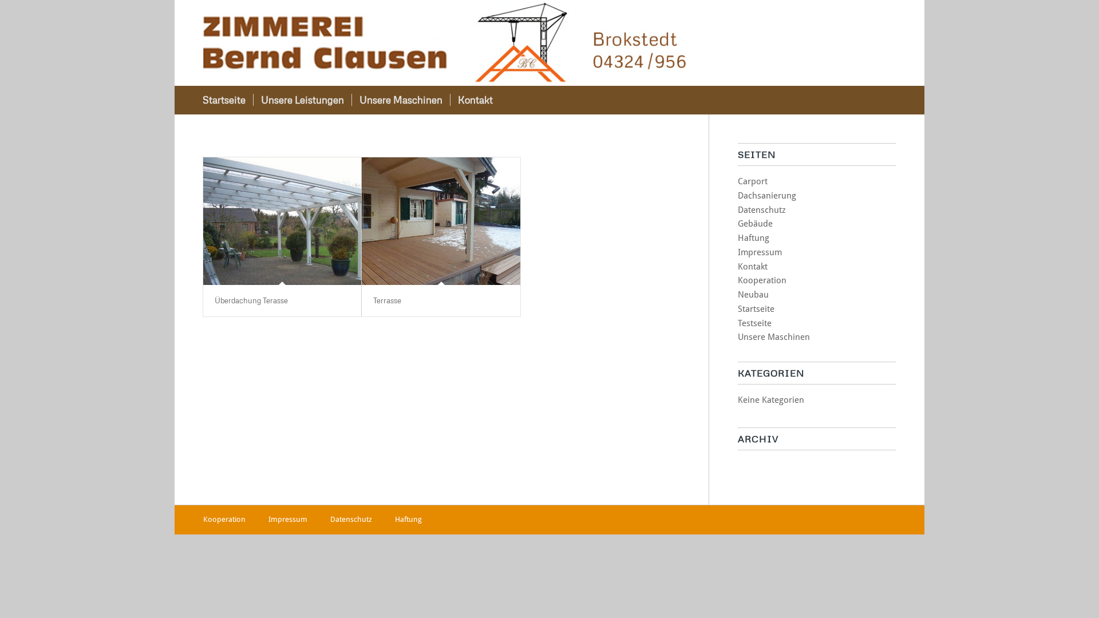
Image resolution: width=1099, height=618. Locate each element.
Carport (753, 181)
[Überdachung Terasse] (282, 221)
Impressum (760, 252)
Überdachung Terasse (251, 300)
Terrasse (387, 300)
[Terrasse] (441, 221)
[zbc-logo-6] (444, 43)
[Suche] (880, 100)
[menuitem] (224, 100)
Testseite (755, 323)
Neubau (753, 295)
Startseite (756, 309)
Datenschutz (762, 210)
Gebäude (755, 224)
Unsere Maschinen (774, 337)
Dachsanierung (767, 196)
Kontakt (753, 267)
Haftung (753, 238)
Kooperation (762, 280)
